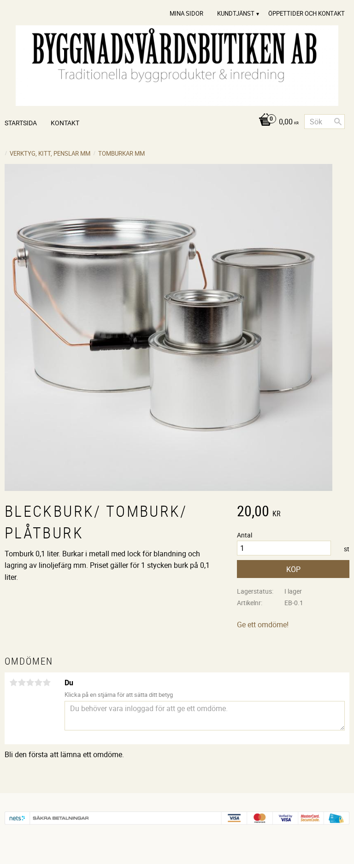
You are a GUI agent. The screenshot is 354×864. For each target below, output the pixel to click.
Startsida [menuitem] (21, 122)
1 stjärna (13, 682)
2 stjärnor (22, 682)
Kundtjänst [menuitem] (235, 13)
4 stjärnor (38, 682)
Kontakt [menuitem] (65, 122)
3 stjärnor (30, 682)
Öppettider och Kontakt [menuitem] (306, 13)
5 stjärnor (46, 682)
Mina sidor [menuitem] (186, 13)
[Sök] (338, 121)
